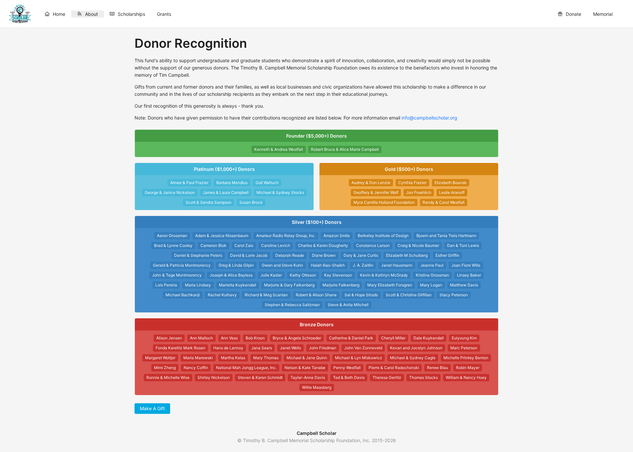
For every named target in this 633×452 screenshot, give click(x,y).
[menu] (328, 14)
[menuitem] (55, 14)
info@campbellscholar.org (429, 117)
